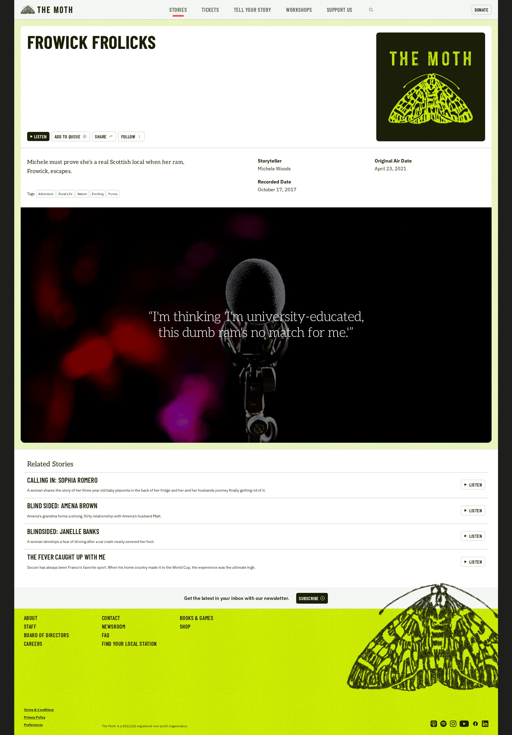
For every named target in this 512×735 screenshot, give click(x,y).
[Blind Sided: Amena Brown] (256, 511)
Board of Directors (46, 635)
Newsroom (114, 626)
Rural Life (66, 194)
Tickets (210, 10)
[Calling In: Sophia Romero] (256, 485)
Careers (33, 643)
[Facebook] (475, 723)
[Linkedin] (485, 723)
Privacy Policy (34, 717)
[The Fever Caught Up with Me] (256, 562)
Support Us (339, 10)
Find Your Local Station (129, 643)
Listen (40, 136)
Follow (128, 136)
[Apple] (434, 723)
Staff (30, 626)
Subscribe (309, 598)
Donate (481, 10)
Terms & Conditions (39, 710)
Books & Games (196, 617)
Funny (113, 194)
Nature (82, 194)
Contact (111, 617)
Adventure (46, 194)
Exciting (97, 194)
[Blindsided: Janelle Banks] (256, 536)
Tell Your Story (252, 10)
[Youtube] (464, 723)
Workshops (299, 10)
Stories (178, 10)
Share (101, 136)
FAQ (105, 635)
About (31, 617)
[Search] (371, 9)
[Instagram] (453, 723)
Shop (185, 626)
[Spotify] (443, 723)
